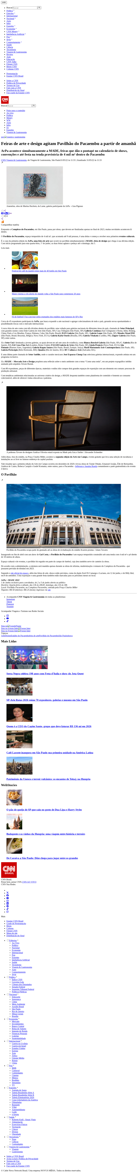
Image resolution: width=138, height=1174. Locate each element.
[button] (69, 184)
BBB (14, 1068)
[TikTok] (7, 909)
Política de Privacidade (16, 83)
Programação (12, 73)
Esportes (10, 26)
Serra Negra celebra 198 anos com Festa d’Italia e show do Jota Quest (45, 673)
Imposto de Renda (19, 1031)
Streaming (16, 1082)
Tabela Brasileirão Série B (23, 1095)
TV (13, 1085)
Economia (10, 29)
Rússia (15, 1060)
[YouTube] (7, 898)
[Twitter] (7, 893)
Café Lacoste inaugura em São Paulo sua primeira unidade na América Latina (49, 752)
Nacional (10, 18)
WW (8, 120)
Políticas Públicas (19, 992)
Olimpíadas (17, 1102)
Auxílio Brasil (18, 1006)
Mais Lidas (8, 641)
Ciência (9, 47)
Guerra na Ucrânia (20, 1043)
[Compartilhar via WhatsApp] (9, 214)
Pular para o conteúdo (15, 110)
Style (8, 39)
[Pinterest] (7, 906)
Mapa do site (11, 933)
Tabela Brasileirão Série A (23, 1092)
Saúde (9, 45)
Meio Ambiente (18, 1004)
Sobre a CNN (12, 80)
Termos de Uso (12, 85)
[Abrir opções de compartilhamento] (6, 216)
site (49, 590)
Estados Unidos (18, 1048)
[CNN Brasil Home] (15, 103)
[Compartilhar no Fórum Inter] (2, 222)
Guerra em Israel (19, 1046)
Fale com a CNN (13, 88)
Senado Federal (18, 987)
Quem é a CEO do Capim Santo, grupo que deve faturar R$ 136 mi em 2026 (48, 726)
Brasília (15, 1016)
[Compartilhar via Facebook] (2, 214)
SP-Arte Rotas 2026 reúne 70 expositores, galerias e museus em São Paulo (47, 700)
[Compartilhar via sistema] (2, 219)
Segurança (16, 999)
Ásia (14, 1053)
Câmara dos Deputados (22, 984)
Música (15, 1078)
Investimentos (18, 1024)
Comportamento (13, 42)
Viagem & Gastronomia (16, 52)
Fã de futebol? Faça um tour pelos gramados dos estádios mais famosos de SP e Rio (47, 317)
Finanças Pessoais (19, 1033)
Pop (8, 37)
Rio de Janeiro (18, 1011)
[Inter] (8, 890)
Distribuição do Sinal (15, 90)
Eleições (10, 13)
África (14, 1056)
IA (7, 127)
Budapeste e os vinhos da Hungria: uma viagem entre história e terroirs (45, 834)
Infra (8, 23)
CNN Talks (11, 62)
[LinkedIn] (7, 904)
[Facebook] (7, 896)
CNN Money (12, 31)
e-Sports (15, 1114)
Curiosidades (17, 1144)
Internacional (12, 16)
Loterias (15, 1036)
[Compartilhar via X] (4, 214)
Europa (15, 1051)
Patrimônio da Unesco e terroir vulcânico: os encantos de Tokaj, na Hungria (48, 779)
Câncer (15, 1129)
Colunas (9, 928)
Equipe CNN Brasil (14, 76)
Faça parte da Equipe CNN (18, 93)
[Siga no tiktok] (7, 621)
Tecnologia (11, 49)
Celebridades (17, 1073)
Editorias (13, 940)
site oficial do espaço (19, 573)
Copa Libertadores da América (25, 1100)
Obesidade (16, 1134)
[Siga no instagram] (7, 616)
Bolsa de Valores (19, 1029)
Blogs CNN (11, 66)
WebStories (9, 785)
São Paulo (16, 1009)
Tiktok (9, 602)
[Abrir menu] (4, 2)
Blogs (8, 926)
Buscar (9, 8)
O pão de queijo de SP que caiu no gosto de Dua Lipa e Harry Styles (44, 809)
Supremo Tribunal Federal (23, 989)
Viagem (15, 1149)
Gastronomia (17, 1152)
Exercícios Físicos (19, 1124)
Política (9, 11)
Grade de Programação (16, 923)
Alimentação (17, 1122)
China (14, 1063)
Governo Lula (18, 982)
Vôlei (14, 1107)
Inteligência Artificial (15, 34)
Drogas (15, 1132)
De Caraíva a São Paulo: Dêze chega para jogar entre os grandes (42, 858)
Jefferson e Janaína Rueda (86, 466)
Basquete (16, 1105)
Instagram (10, 599)
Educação (10, 59)
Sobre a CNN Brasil (15, 1156)
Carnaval (16, 1070)
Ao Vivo (15, 943)
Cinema (15, 1075)
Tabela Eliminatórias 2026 (23, 1097)
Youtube (10, 606)
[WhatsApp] (7, 912)
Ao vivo (9, 113)
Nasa (14, 1139)
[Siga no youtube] (7, 619)
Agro (8, 21)
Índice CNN (17, 979)
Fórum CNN (11, 64)
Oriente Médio (18, 1058)
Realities (15, 1080)
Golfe (14, 1112)
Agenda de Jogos (19, 1090)
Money (9, 118)
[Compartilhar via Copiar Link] (11, 214)
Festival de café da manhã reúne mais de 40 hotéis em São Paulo (39, 271)
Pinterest (10, 604)
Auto (8, 57)
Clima (14, 1002)
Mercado (15, 1021)
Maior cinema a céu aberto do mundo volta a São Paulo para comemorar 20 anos (46, 294)
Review (9, 54)
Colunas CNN (12, 69)
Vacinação (16, 1127)
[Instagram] (7, 901)
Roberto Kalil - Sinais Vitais (24, 1119)
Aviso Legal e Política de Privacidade (22, 1159)
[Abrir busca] (39, 7)
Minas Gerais (17, 1014)
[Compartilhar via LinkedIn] (6, 214)
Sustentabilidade (19, 1038)
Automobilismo (18, 1109)
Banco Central (18, 1026)
